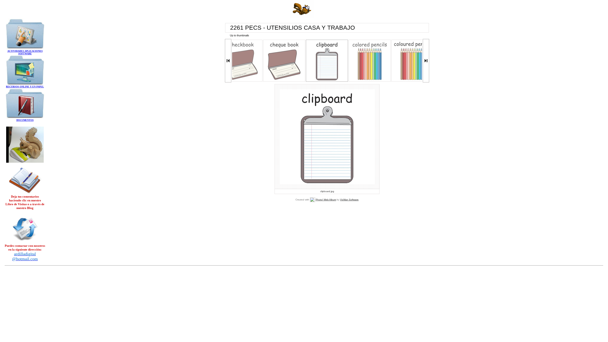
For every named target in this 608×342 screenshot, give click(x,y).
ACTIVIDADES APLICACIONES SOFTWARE (25, 52)
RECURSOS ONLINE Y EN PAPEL (25, 86)
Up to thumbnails (239, 35)
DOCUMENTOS (25, 120)
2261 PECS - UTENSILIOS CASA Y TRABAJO (292, 27)
